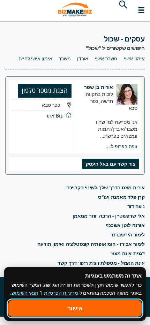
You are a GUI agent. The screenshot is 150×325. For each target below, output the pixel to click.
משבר (64, 58)
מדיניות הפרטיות (61, 292)
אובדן (82, 58)
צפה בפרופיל (122, 146)
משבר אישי (106, 58)
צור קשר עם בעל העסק (111, 163)
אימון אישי (134, 58)
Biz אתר (54, 115)
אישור (75, 308)
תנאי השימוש (25, 292)
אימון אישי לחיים (35, 58)
